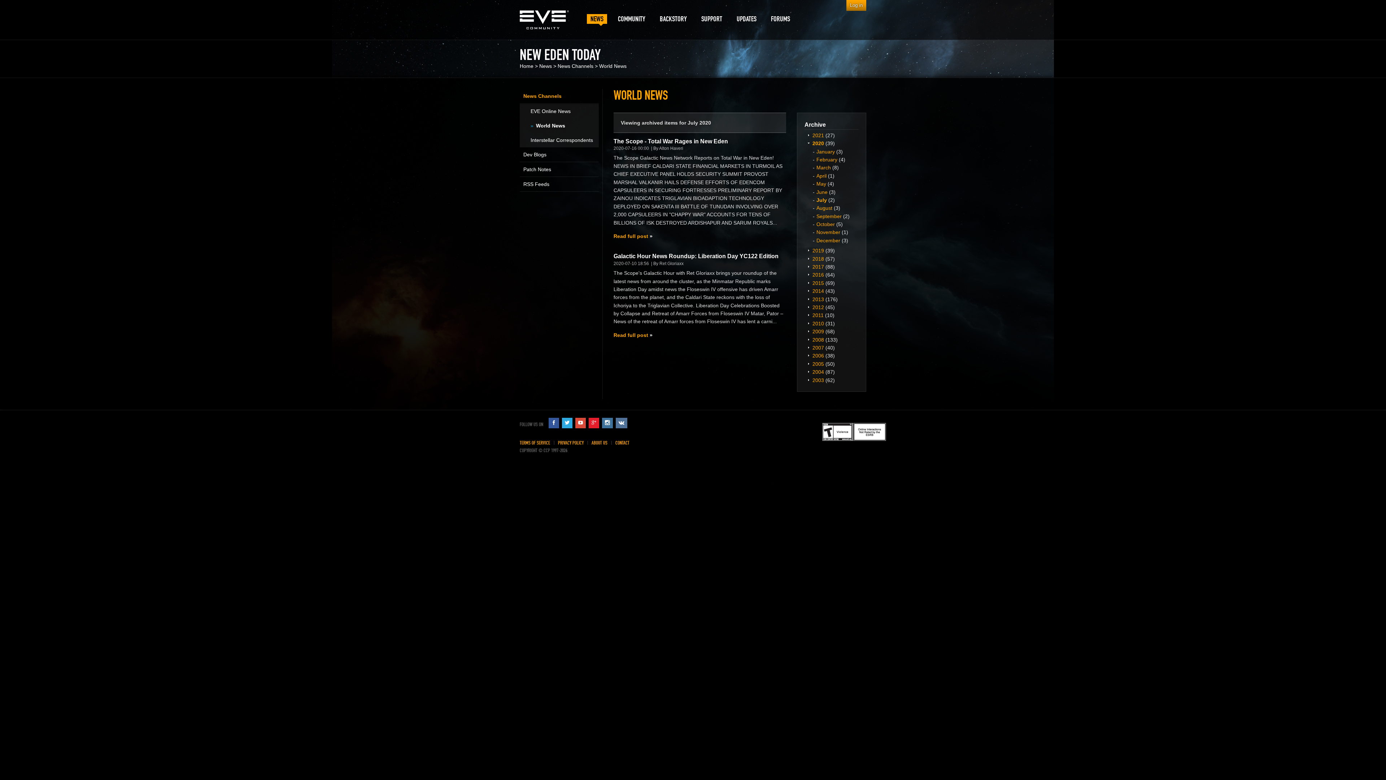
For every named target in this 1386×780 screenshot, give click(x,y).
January (825, 152)
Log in (856, 5)
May (821, 184)
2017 (818, 267)
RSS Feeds (536, 184)
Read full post (631, 236)
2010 (818, 323)
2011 (818, 315)
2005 (818, 364)
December (828, 240)
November (828, 232)
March (823, 167)
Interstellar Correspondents (562, 140)
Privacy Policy (571, 443)
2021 (818, 135)
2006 (818, 356)
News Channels (575, 66)
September (829, 216)
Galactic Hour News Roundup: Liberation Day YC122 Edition (696, 256)
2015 (818, 283)
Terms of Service (535, 443)
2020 (818, 143)
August (824, 208)
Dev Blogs (534, 154)
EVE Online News (551, 111)
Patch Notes (537, 169)
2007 (818, 348)
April (821, 176)
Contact (622, 443)
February (826, 159)
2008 (818, 340)
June (822, 192)
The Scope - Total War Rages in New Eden (671, 141)
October (825, 224)
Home (526, 66)
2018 (818, 259)
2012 (818, 307)
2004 (818, 372)
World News (613, 66)
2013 (818, 299)
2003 (818, 380)
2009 (818, 331)
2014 (818, 291)
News (545, 66)
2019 (818, 251)
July (821, 200)
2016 (818, 275)
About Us (599, 443)
